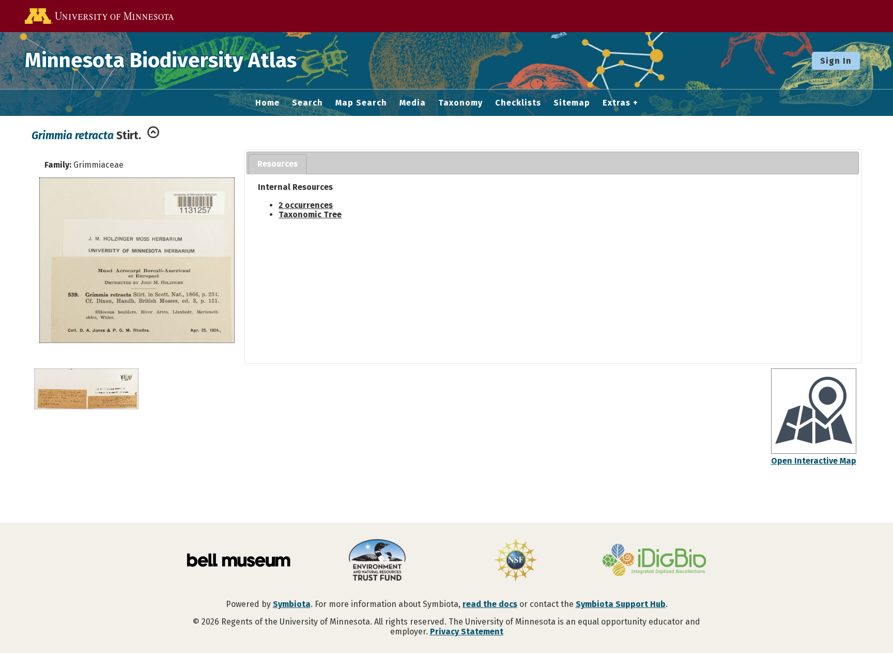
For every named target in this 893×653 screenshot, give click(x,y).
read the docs (490, 604)
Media (412, 103)
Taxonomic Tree (310, 214)
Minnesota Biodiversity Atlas (161, 60)
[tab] (277, 164)
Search (307, 103)
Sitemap (571, 103)
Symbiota (292, 604)
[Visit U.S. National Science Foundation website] (516, 561)
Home (267, 103)
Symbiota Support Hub (621, 604)
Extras (616, 103)
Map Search (361, 103)
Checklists (518, 103)
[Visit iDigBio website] (654, 561)
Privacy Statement (466, 631)
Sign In (836, 61)
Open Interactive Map (813, 461)
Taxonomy (460, 103)
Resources (277, 164)
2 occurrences (306, 205)
